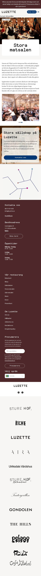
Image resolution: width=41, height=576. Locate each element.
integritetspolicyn (10, 360)
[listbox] (15, 376)
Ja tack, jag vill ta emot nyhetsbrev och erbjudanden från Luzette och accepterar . (13, 357)
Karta (6, 231)
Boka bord (32, 12)
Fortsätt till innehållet (7, 16)
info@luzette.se (10, 211)
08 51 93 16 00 (9, 209)
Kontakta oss (20, 157)
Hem (3, 19)
